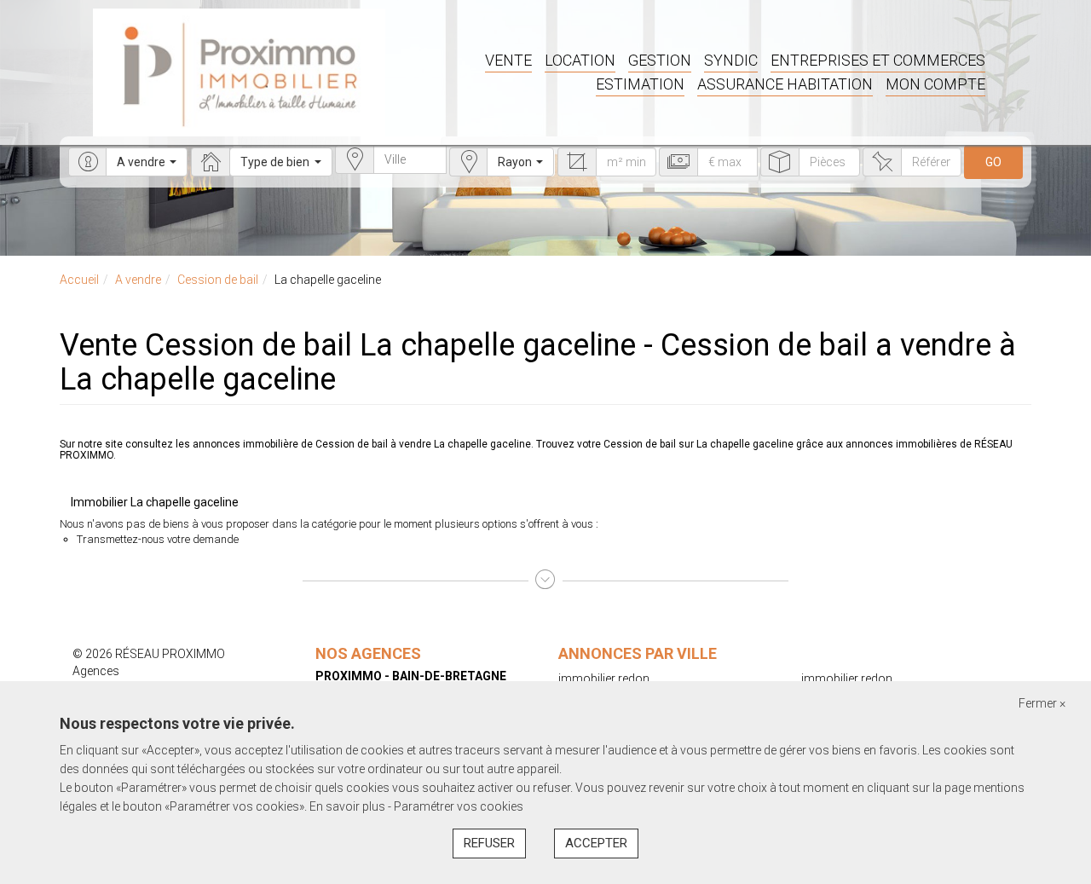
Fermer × (1042, 703)
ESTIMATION (640, 84)
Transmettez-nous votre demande (158, 539)
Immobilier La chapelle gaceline (155, 502)
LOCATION (580, 60)
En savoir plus (348, 806)
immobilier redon (603, 678)
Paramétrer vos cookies (458, 806)
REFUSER (489, 843)
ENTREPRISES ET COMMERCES (878, 60)
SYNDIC (731, 60)
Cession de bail (217, 279)
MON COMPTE (935, 84)
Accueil (79, 279)
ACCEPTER (596, 843)
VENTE (508, 60)
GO (993, 162)
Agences (95, 671)
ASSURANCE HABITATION (785, 84)
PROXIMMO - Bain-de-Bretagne (410, 676)
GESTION (659, 60)
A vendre (138, 279)
